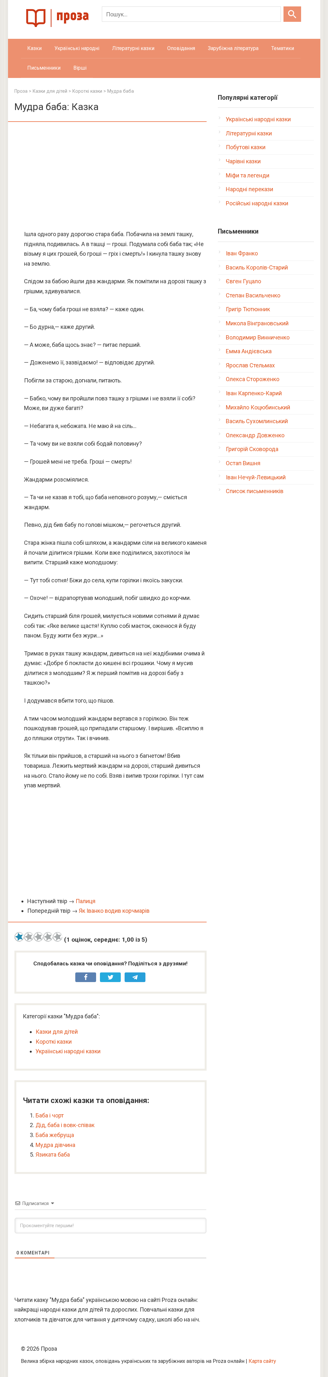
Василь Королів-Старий (257, 267)
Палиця (85, 901)
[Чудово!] (57, 937)
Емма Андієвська (249, 351)
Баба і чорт (50, 1115)
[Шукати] (292, 14)
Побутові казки (246, 147)
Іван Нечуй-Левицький (256, 477)
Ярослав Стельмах (250, 365)
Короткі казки (54, 1041)
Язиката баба (53, 1154)
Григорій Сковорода (252, 449)
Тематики (282, 48)
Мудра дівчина (55, 1145)
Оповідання (181, 48)
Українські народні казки (68, 1051)
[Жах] (19, 937)
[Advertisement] (110, 176)
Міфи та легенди (247, 175)
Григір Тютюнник (248, 309)
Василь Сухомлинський (257, 421)
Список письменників (254, 491)
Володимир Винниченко (258, 337)
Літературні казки (133, 48)
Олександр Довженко (255, 435)
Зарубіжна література (233, 48)
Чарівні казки (243, 161)
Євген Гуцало (243, 281)
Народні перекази (249, 189)
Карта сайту (262, 1361)
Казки (34, 48)
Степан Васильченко (253, 295)
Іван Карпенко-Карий (254, 393)
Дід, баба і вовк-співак (65, 1125)
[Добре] (48, 937)
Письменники (44, 68)
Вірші (79, 68)
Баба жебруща (55, 1135)
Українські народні (76, 48)
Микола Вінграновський (257, 323)
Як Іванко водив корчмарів (114, 910)
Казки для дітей (57, 1031)
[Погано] (29, 937)
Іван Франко (242, 253)
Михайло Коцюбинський (258, 407)
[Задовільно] (38, 937)
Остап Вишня (243, 463)
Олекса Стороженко (252, 379)
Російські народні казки (257, 203)
